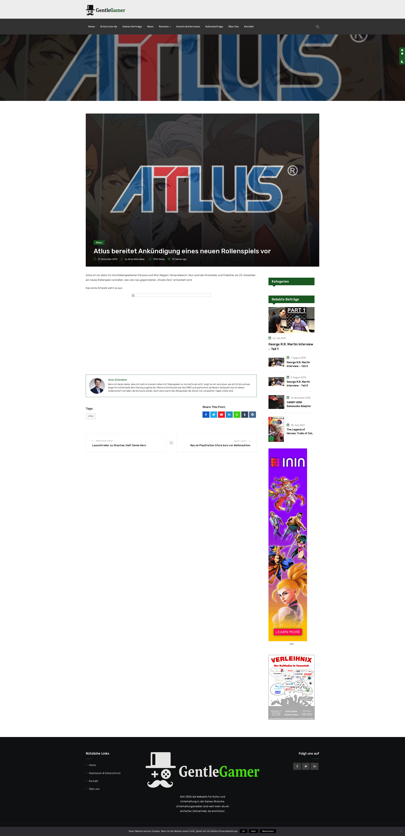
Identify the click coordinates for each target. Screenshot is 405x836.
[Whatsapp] (237, 414)
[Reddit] (252, 414)
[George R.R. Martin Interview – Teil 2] (276, 362)
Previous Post (104, 441)
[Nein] (401, 831)
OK (243, 831)
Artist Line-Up (108, 26)
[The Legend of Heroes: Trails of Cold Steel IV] (276, 429)
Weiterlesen (268, 831)
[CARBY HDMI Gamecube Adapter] (276, 402)
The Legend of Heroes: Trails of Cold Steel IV (300, 433)
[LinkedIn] (229, 414)
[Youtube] (221, 414)
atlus (90, 416)
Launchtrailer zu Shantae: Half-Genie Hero (119, 445)
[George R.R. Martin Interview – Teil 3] (276, 381)
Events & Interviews (188, 26)
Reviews (164, 26)
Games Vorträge (132, 26)
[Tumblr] (244, 414)
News (150, 26)
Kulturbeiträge (214, 26)
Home (91, 26)
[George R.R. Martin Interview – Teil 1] (291, 320)
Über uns (233, 26)
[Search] (317, 27)
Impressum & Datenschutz (105, 773)
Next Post (240, 441)
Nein (253, 831)
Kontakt (249, 26)
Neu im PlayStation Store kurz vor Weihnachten (220, 445)
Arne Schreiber (136, 259)
